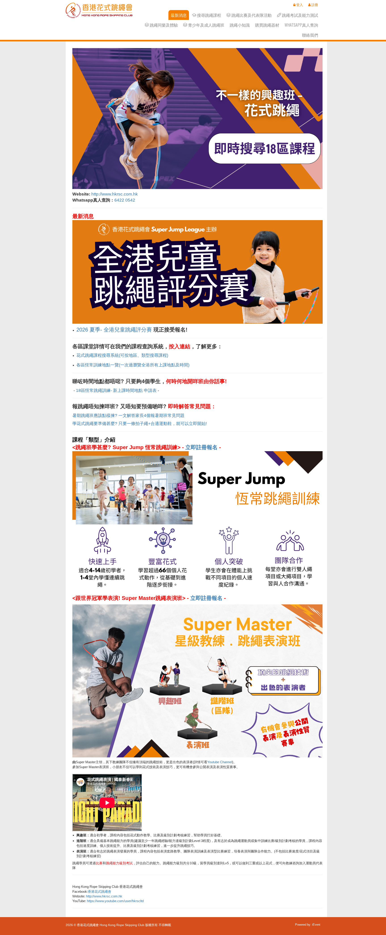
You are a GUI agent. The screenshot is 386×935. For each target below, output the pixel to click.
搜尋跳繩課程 (208, 15)
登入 (299, 4)
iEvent (316, 924)
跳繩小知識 (240, 25)
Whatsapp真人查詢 (301, 25)
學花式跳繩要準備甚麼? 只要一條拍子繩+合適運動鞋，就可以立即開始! (139, 423)
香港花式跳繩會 (99, 891)
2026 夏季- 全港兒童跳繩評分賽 (114, 330)
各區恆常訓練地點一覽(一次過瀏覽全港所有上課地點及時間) (132, 365)
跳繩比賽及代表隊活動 (251, 15)
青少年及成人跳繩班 (205, 25)
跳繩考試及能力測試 (299, 15)
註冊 (314, 4)
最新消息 (179, 15)
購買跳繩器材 (267, 25)
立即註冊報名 (201, 447)
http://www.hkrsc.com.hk (114, 194)
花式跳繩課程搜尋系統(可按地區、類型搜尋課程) (122, 355)
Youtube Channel (219, 762)
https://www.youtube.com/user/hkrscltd (115, 901)
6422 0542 (124, 200)
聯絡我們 (310, 35)
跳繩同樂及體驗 (163, 25)
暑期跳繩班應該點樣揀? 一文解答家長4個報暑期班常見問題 (128, 415)
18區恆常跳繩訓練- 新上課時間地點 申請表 (116, 390)
